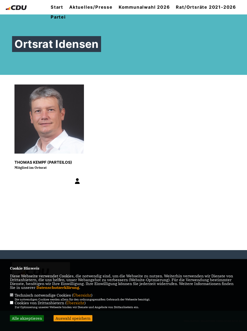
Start (57, 7)
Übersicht (82, 295)
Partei (58, 17)
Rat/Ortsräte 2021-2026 (206, 7)
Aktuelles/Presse (91, 7)
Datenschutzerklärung (57, 287)
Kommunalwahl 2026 (144, 7)
